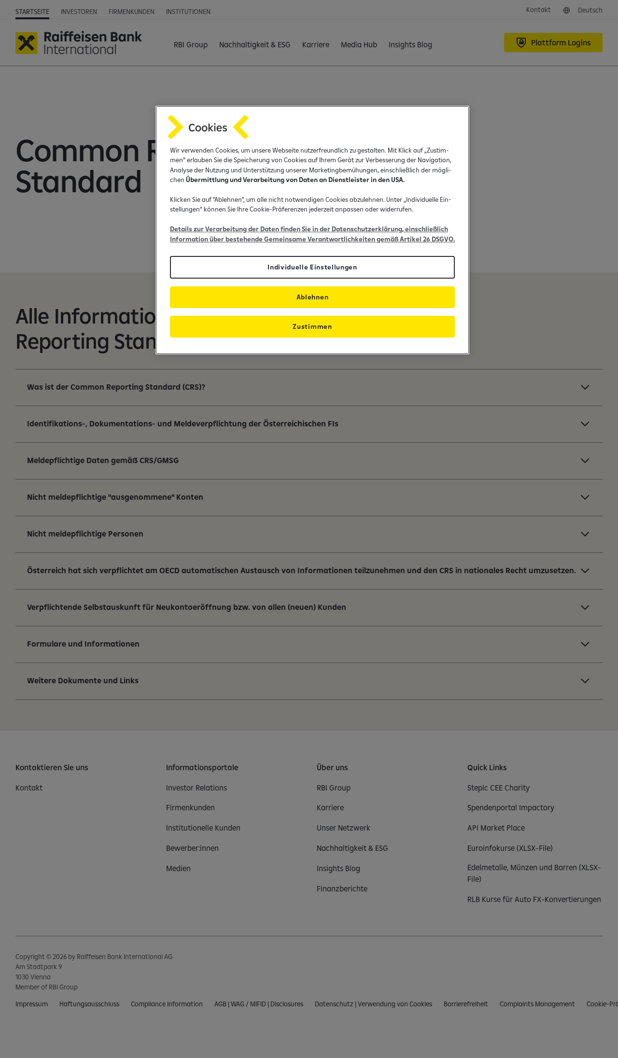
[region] (312, 230)
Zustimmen (312, 326)
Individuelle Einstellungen (312, 267)
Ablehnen (312, 297)
